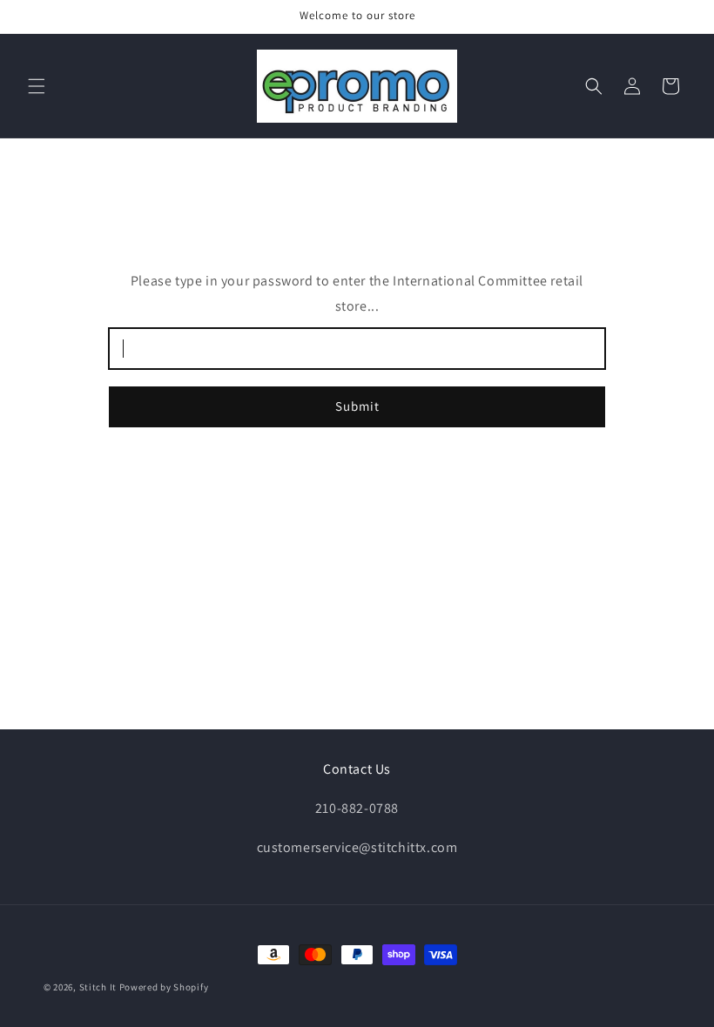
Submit (357, 406)
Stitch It (98, 987)
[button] (36, 86)
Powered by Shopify (164, 987)
